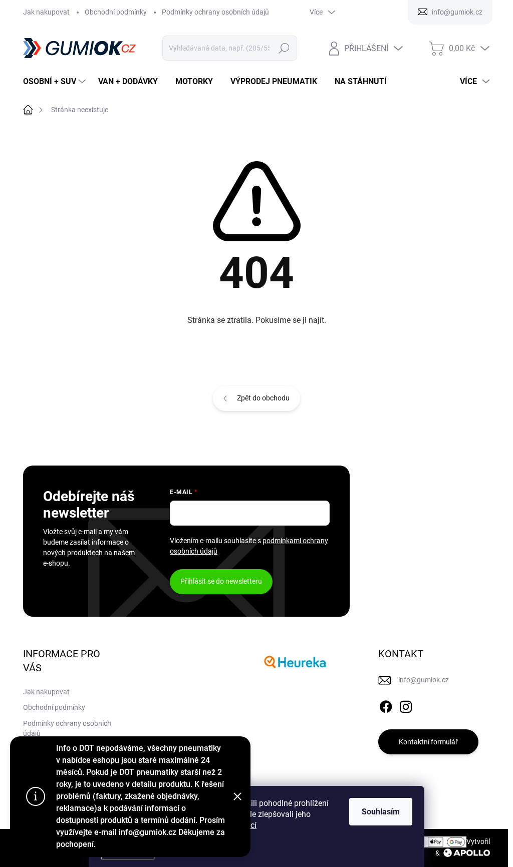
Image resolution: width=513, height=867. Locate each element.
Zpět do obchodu (263, 398)
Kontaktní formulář (428, 742)
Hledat (284, 48)
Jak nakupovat (46, 12)
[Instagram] (405, 704)
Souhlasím (381, 811)
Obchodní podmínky (116, 12)
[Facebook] (385, 704)
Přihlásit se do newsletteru (221, 581)
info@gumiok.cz (423, 680)
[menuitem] (55, 82)
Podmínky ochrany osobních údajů (215, 12)
